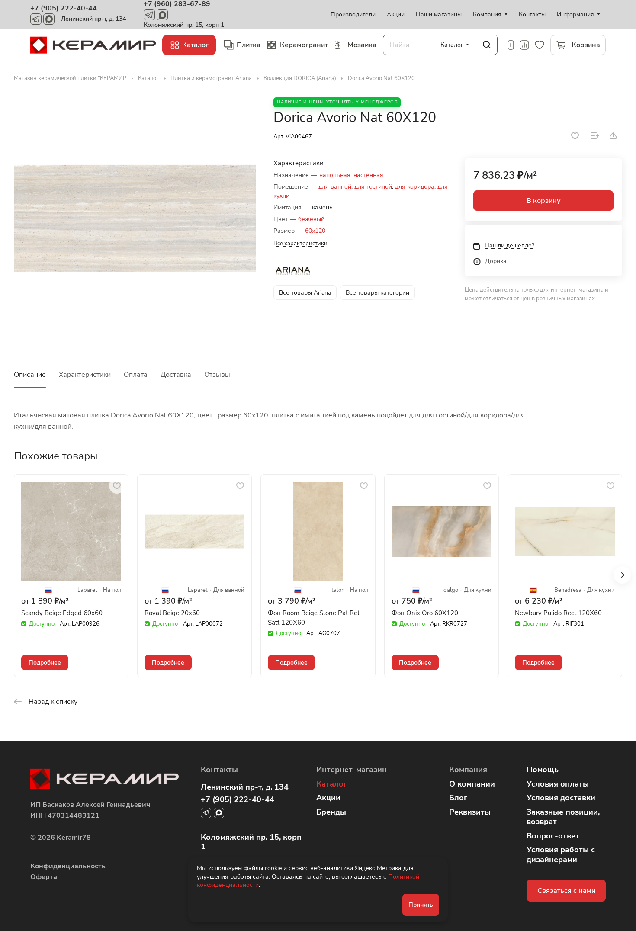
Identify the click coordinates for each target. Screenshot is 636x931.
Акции (328, 798)
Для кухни (477, 590)
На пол (112, 590)
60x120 (315, 231)
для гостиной (373, 187)
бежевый (311, 219)
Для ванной (228, 590)
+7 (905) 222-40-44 (63, 8)
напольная (334, 175)
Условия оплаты (558, 784)
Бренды (331, 812)
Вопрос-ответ (553, 836)
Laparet (87, 590)
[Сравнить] (595, 136)
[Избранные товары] (539, 45)
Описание (30, 374)
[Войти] (509, 45)
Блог (458, 798)
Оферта (43, 877)
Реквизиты (470, 812)
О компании (472, 784)
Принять (420, 905)
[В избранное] (575, 136)
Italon (337, 590)
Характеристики (85, 374)
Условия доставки (561, 798)
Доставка (176, 374)
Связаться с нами (566, 891)
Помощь (543, 769)
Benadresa (567, 590)
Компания (468, 769)
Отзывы (217, 374)
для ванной (334, 187)
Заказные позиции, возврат (563, 817)
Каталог (331, 784)
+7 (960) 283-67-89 (177, 4)
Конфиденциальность (68, 866)
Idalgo (450, 590)
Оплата (136, 374)
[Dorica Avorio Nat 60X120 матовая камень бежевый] (135, 218)
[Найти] (487, 45)
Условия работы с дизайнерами (561, 854)
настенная (368, 175)
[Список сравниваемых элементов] (524, 45)
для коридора (414, 187)
